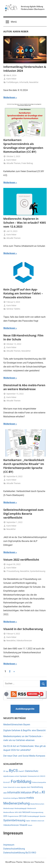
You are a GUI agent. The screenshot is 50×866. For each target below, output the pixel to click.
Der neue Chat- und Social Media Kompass (24, 755)
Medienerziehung (16, 803)
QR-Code (23, 816)
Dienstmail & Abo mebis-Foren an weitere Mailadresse (24, 387)
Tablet (28, 821)
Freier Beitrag (27, 163)
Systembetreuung (37, 571)
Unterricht (40, 821)
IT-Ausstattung (12, 571)
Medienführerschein (37, 804)
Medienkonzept (8, 808)
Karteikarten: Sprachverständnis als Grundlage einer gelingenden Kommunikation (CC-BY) (23, 146)
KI (43, 792)
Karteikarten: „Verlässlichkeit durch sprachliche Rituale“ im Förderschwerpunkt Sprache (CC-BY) (23, 466)
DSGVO (42, 776)
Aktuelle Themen (13, 163)
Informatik (23, 82)
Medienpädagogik (20, 808)
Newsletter (33, 82)
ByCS (13, 770)
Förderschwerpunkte (39, 782)
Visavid (23, 825)
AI (4, 771)
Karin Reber (11, 79)
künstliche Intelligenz (10, 798)
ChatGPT (21, 771)
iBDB (5, 793)
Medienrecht (31, 808)
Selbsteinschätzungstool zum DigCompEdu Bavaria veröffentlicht (23, 513)
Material (22, 798)
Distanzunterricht (34, 776)
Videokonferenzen (24, 640)
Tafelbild (34, 821)
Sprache (42, 816)
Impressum (8, 844)
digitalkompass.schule (11, 776)
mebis (30, 797)
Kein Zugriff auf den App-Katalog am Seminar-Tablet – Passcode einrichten (23, 293)
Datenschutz (31, 771)
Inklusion (26, 792)
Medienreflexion (8, 812)
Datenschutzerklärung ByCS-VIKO (19, 852)
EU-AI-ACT (6, 782)
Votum (30, 825)
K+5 (40, 793)
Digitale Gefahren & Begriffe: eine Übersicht (24, 730)
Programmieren (13, 816)
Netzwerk (26, 812)
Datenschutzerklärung (14, 848)
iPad (35, 792)
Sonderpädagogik (33, 816)
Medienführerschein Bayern (16, 724)
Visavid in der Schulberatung (23, 629)
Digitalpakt (23, 776)
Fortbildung (21, 781)
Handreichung (37, 787)
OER (5, 816)
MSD (20, 812)
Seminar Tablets (13, 309)
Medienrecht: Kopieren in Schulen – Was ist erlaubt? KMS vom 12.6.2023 (24, 222)
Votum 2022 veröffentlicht (21, 559)
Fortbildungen (12, 82)
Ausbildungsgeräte (25, 709)
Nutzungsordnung (37, 812)
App (7, 771)
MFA (16, 812)
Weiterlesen (9, 97)
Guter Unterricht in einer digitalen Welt (16, 787)
